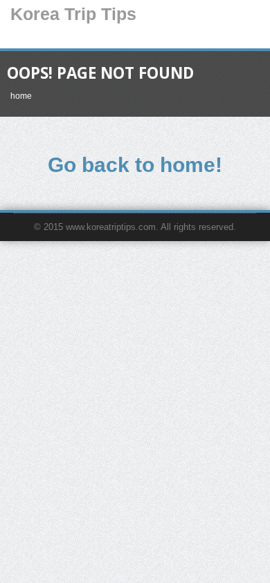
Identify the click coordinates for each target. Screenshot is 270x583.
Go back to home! (135, 164)
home (21, 96)
